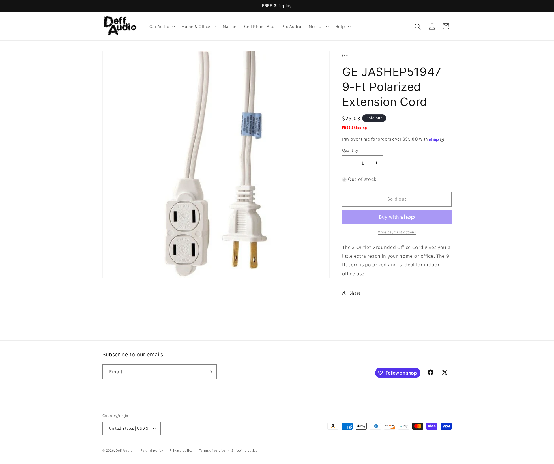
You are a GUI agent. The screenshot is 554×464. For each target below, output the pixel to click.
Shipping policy (244, 450)
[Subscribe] (209, 371)
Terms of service (212, 450)
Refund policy (151, 450)
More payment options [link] (397, 232)
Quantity (350, 150)
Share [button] (355, 293)
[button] (162, 26)
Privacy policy (181, 450)
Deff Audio (124, 450)
